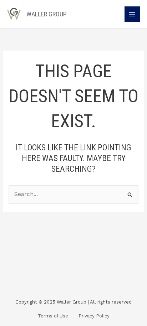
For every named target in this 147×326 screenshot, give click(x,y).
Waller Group (46, 14)
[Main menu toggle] (132, 14)
